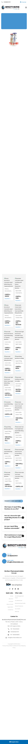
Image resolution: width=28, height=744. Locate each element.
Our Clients (17, 608)
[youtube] (15, 589)
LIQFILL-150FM (8, 295)
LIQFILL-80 (8, 414)
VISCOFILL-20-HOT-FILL (8, 438)
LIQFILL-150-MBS (8, 369)
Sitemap (17, 611)
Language (23, 2)
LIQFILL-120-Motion (8, 485)
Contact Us (10, 609)
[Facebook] (10, 589)
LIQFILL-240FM (8, 348)
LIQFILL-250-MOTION (18, 322)
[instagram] (12, 589)
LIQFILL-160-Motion (8, 394)
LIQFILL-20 (19, 486)
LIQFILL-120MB (8, 322)
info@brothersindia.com (15, 562)
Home (8, 23)
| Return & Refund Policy (15, 645)
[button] (26, 8)
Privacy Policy (6, 645)
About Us (11, 598)
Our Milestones (18, 600)
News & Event (10, 604)
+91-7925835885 (14, 635)
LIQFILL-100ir (18, 297)
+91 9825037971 (7, 2)
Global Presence (19, 606)
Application (10, 607)
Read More (7, 298)
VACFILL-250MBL (19, 390)
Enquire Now (15, 742)
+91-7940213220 (14, 629)
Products (11, 601)
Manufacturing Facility (20, 603)
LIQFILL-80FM (18, 367)
